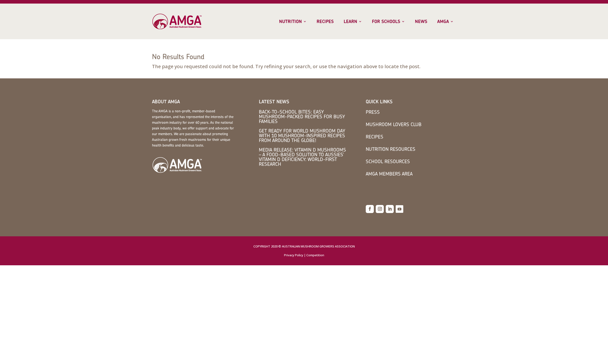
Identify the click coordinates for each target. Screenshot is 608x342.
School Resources (388, 161)
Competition (315, 255)
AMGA (443, 21)
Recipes (325, 21)
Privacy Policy (293, 255)
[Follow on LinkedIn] (390, 209)
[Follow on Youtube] (399, 209)
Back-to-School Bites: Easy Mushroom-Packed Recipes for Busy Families (302, 116)
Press (373, 112)
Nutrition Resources (390, 149)
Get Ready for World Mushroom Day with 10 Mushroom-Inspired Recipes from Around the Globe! (302, 135)
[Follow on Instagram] (380, 209)
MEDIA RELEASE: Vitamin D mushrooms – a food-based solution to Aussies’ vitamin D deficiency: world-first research (302, 157)
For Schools (386, 21)
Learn (350, 21)
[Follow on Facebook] (370, 209)
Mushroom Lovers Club (394, 124)
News (421, 21)
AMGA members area (389, 174)
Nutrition (290, 21)
